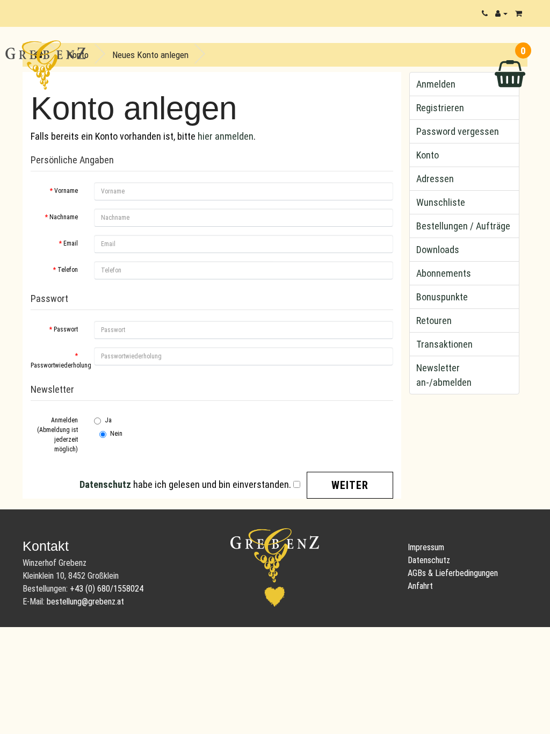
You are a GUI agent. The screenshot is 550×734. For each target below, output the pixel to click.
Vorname (66, 191)
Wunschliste (440, 202)
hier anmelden (226, 136)
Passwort (66, 329)
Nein (116, 433)
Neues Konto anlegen (150, 54)
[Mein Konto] (501, 13)
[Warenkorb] (518, 13)
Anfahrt (420, 586)
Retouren (434, 320)
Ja (108, 420)
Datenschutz (429, 560)
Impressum (426, 547)
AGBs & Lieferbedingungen (453, 573)
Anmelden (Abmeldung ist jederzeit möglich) (57, 434)
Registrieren (440, 107)
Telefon (67, 270)
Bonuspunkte (442, 297)
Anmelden (435, 84)
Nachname (63, 217)
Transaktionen (444, 344)
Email (70, 243)
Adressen (435, 178)
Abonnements (443, 273)
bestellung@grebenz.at (85, 601)
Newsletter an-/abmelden (444, 375)
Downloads (437, 249)
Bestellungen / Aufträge (463, 226)
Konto (427, 155)
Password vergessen (457, 131)
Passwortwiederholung (58, 365)
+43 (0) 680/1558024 (106, 589)
